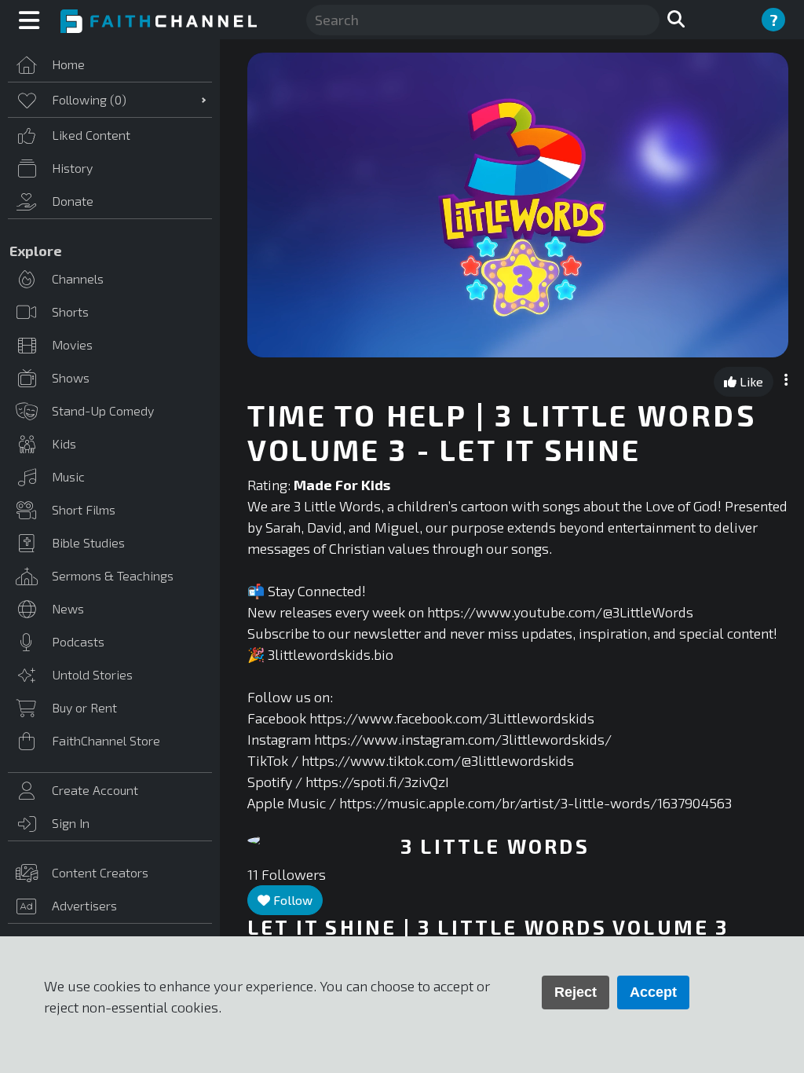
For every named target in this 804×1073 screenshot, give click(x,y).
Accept (653, 992)
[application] (517, 205)
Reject (575, 992)
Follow (291, 899)
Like (749, 381)
